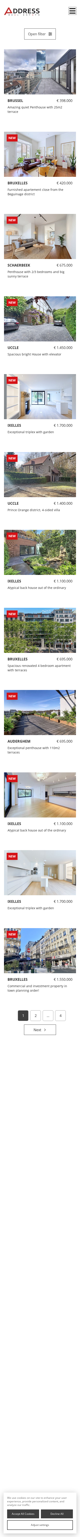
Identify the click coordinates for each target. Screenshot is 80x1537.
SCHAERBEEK (19, 265)
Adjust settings (40, 1525)
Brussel (15, 100)
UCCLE (13, 347)
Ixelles (14, 581)
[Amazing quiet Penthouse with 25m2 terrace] (40, 71)
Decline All (57, 1514)
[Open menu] (72, 10)
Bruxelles (18, 658)
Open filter (37, 34)
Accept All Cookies (23, 1514)
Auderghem (19, 741)
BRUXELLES (18, 182)
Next (37, 1029)
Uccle (13, 503)
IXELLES (14, 425)
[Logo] (22, 11)
